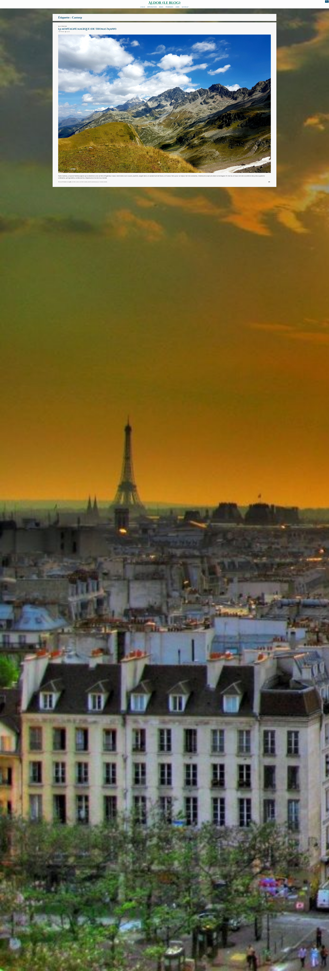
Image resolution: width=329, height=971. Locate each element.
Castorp (73, 182)
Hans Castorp (80, 182)
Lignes (177, 7)
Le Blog (142, 7)
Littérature (63, 26)
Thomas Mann (103, 182)
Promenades (169, 7)
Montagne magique (93, 182)
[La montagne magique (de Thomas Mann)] (164, 104)
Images (161, 7)
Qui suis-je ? (185, 7)
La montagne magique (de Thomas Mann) (87, 29)
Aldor (68, 31)
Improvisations (152, 7)
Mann (85, 182)
